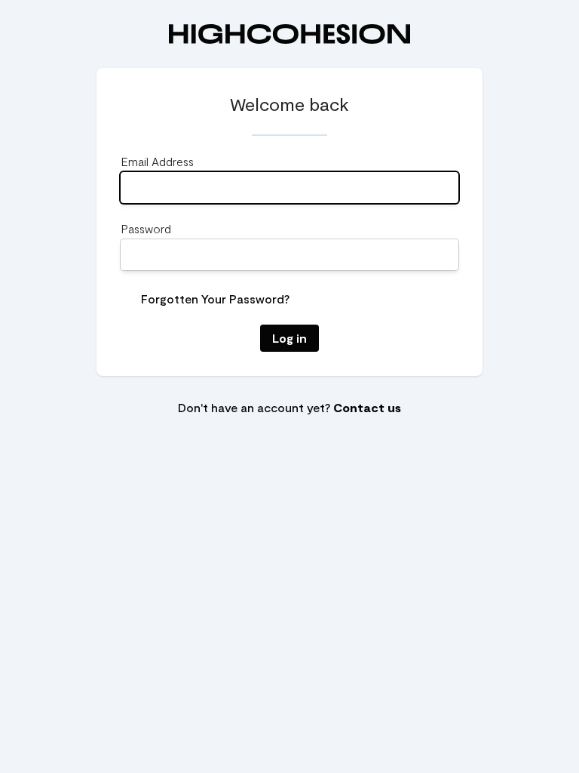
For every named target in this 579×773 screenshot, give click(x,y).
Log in (289, 338)
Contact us (367, 407)
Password (146, 228)
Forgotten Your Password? (215, 298)
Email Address (157, 161)
